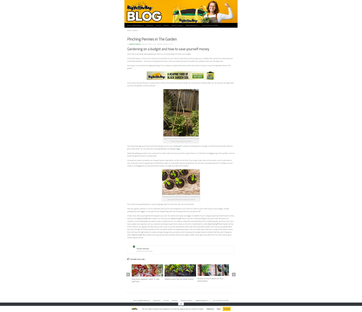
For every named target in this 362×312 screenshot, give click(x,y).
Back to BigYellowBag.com (135, 25)
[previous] (128, 274)
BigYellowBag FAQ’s (192, 25)
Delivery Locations (177, 25)
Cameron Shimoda (135, 44)
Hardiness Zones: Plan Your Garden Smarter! (179, 279)
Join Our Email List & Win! (210, 25)
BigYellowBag (132, 30)
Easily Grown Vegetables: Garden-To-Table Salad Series (145, 280)
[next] (234, 274)
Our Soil (158, 25)
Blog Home (149, 25)
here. (178, 149)
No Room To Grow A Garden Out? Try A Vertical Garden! (210, 279)
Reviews (166, 25)
